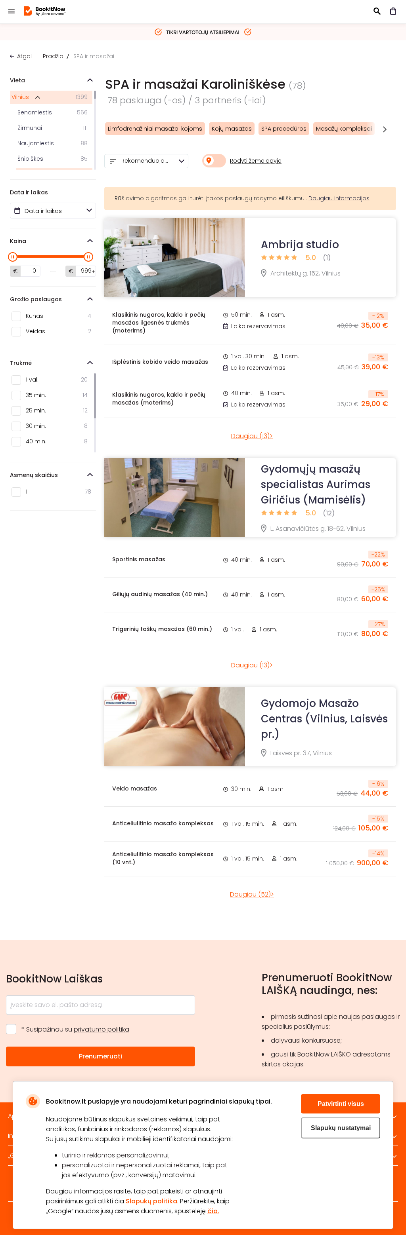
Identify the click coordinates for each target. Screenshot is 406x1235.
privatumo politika (101, 1029)
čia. (213, 1211)
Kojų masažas (232, 129)
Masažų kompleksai (344, 129)
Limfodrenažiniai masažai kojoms (155, 129)
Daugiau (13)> (252, 436)
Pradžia (53, 56)
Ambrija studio (300, 245)
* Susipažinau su (75, 1029)
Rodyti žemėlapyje (256, 161)
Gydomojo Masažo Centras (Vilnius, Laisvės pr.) (324, 718)
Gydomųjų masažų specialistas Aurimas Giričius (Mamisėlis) (315, 484)
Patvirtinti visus (341, 1103)
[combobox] (146, 161)
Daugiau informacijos (339, 198)
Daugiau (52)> (252, 894)
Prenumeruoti (100, 1056)
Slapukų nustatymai (341, 1128)
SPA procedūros (283, 129)
